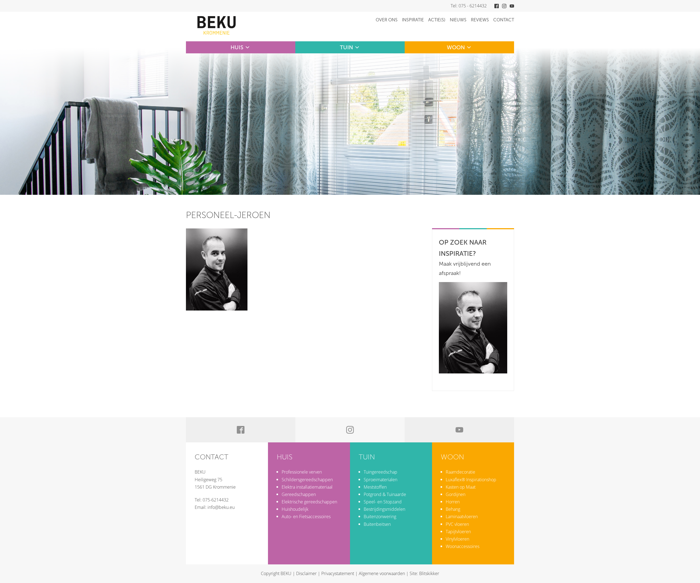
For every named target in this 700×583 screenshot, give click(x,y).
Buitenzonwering (380, 516)
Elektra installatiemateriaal (307, 487)
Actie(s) (436, 20)
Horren (453, 501)
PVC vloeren (457, 524)
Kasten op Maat (461, 487)
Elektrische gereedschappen (309, 501)
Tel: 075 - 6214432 (469, 5)
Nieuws (458, 20)
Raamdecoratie (460, 472)
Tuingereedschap (380, 472)
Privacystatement (337, 573)
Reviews (480, 20)
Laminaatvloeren (462, 516)
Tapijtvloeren (458, 531)
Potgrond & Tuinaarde (385, 494)
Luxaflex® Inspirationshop (471, 479)
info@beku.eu (221, 507)
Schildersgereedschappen (307, 479)
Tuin (346, 47)
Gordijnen (455, 494)
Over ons (387, 20)
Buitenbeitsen (377, 524)
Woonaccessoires (462, 546)
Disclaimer (306, 573)
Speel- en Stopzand (383, 501)
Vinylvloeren (457, 539)
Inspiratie (413, 20)
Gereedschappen (299, 494)
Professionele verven (302, 472)
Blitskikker (429, 573)
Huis (237, 47)
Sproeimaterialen (380, 479)
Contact (503, 20)
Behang (453, 509)
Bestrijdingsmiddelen (384, 509)
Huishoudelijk (295, 509)
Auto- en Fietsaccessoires (306, 516)
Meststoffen (375, 487)
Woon (456, 47)
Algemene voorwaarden (382, 573)
